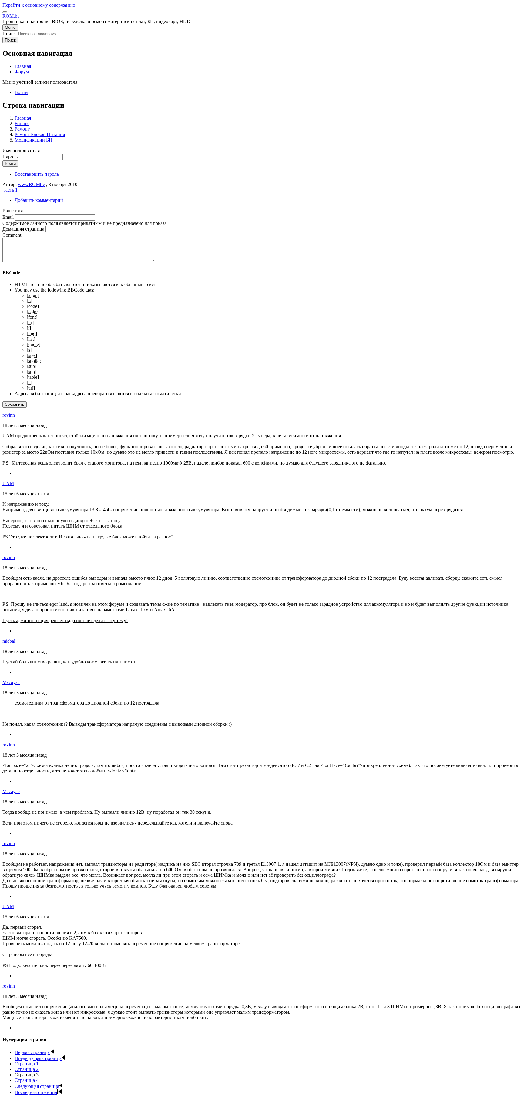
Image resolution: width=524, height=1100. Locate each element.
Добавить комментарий (39, 200)
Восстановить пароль (37, 174)
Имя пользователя (21, 150)
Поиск (9, 33)
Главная (23, 118)
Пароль (10, 156)
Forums (22, 123)
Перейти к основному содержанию (38, 5)
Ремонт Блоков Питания (40, 134)
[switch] (4, 12)
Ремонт (22, 129)
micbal (8, 641)
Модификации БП (33, 139)
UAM (8, 483)
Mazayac (11, 682)
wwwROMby (31, 184)
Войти (21, 92)
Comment (11, 235)
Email (8, 217)
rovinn (8, 415)
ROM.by (11, 15)
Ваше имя (12, 210)
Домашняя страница (23, 229)
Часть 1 (10, 189)
